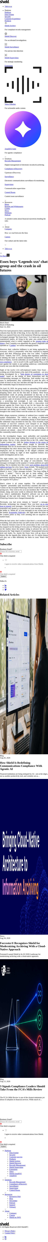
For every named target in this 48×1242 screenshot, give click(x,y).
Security (8, 17)
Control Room (10, 192)
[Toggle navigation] (1, 253)
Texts (26, 467)
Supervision (9, 184)
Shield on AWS (15, 1217)
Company (8, 229)
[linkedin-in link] (5, 586)
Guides (7, 209)
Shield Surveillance (12, 47)
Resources (8, 1194)
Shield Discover (10, 36)
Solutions (8, 1180)
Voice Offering (10, 104)
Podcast (7, 215)
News (7, 211)
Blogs (7, 204)
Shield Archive (10, 26)
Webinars (8, 213)
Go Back (3, 256)
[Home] (5, 2)
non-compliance (6, 362)
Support (12, 1205)
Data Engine (9, 15)
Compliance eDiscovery (13, 169)
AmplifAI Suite (10, 149)
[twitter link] (6, 590)
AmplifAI (13, 1176)
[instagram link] (5, 588)
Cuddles (13, 345)
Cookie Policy (10, 1233)
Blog (11, 1199)
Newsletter (13, 1201)
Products (8, 21)
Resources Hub (15, 1197)
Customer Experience (13, 19)
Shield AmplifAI (15, 1174)
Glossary (12, 1207)
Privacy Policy (10, 1231)
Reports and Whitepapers (14, 206)
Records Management (13, 161)
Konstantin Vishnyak (17, 512)
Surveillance (9, 177)
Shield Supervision (12, 58)
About (7, 1211)
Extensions (9, 66)
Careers (7, 237)
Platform (8, 12)
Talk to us (8, 6)
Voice (11, 1171)
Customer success (15, 1157)
